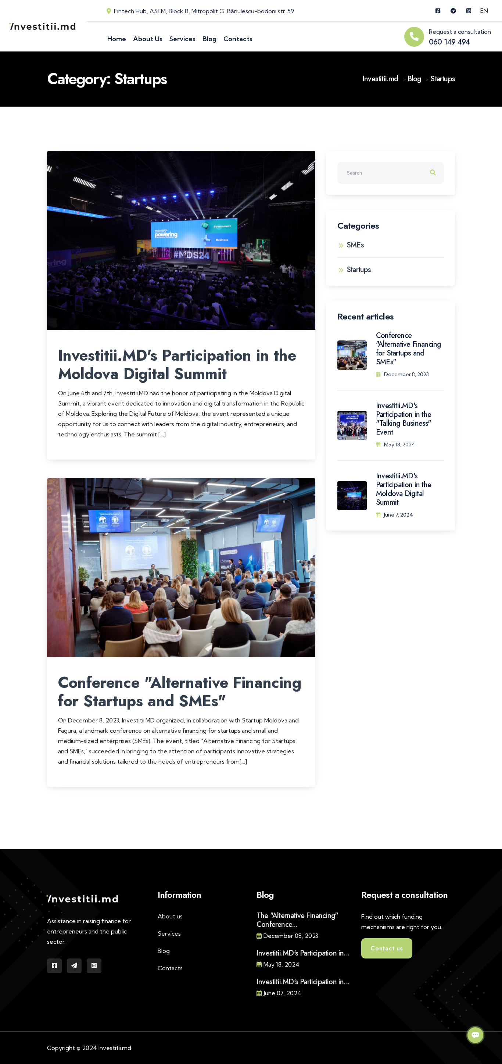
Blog (164, 950)
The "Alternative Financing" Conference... (297, 920)
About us (170, 916)
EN (484, 11)
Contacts (170, 968)
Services (169, 933)
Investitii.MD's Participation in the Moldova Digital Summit (177, 364)
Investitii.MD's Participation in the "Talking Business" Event (403, 419)
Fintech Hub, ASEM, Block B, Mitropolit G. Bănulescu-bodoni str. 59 (204, 11)
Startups (359, 270)
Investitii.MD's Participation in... (303, 953)
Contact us (386, 948)
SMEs (355, 245)
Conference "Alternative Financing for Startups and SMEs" (179, 691)
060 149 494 (449, 42)
